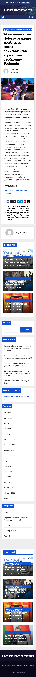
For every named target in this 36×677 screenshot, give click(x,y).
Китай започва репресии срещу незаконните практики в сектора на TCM (17, 373)
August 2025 (8, 461)
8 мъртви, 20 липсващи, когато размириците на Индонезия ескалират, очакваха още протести (12, 213)
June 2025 (8, 472)
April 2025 (8, 482)
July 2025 (7, 466)
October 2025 (9, 450)
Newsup (31, 665)
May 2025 (7, 477)
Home (13, 672)
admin (15, 69)
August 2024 (9, 498)
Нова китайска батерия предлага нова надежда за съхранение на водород (17, 348)
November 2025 (10, 445)
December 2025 (10, 439)
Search (6, 323)
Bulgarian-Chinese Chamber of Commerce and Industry (18, 30)
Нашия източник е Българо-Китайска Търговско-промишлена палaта (15, 193)
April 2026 (8, 418)
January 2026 (9, 434)
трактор (7, 525)
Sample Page (20, 672)
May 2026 (7, 413)
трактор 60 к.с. (10, 531)
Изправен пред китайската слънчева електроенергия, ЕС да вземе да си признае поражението (23, 212)
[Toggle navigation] (16, 17)
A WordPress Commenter (13, 396)
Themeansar (19, 668)
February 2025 (9, 493)
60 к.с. (6, 512)
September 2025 (10, 455)
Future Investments (18, 10)
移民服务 (7, 536)
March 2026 (8, 423)
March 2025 (8, 488)
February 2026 (9, 429)
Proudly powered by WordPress (12, 665)
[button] (29, 17)
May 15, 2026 (12, 573)
